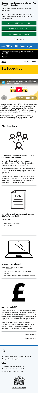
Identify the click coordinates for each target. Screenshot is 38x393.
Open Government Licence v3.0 (13, 369)
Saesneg (30, 116)
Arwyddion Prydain (20, 116)
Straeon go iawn (30, 338)
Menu (4, 57)
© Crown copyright (19, 388)
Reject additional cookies (19, 28)
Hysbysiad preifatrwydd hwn (11, 359)
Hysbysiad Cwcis (25, 356)
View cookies (19, 39)
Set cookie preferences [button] (19, 34)
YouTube (29, 118)
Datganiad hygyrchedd (9, 356)
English (26, 62)
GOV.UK (9, 268)
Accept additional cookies (19, 23)
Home (4, 62)
